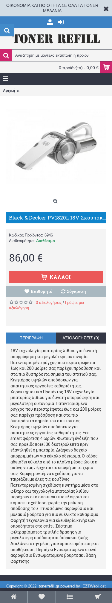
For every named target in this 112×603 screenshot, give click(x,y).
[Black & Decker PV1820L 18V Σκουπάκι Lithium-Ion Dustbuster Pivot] (56, 146)
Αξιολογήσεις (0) (80, 337)
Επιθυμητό (42, 291)
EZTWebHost (94, 586)
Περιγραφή (31, 337)
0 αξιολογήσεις (49, 302)
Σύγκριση (76, 291)
